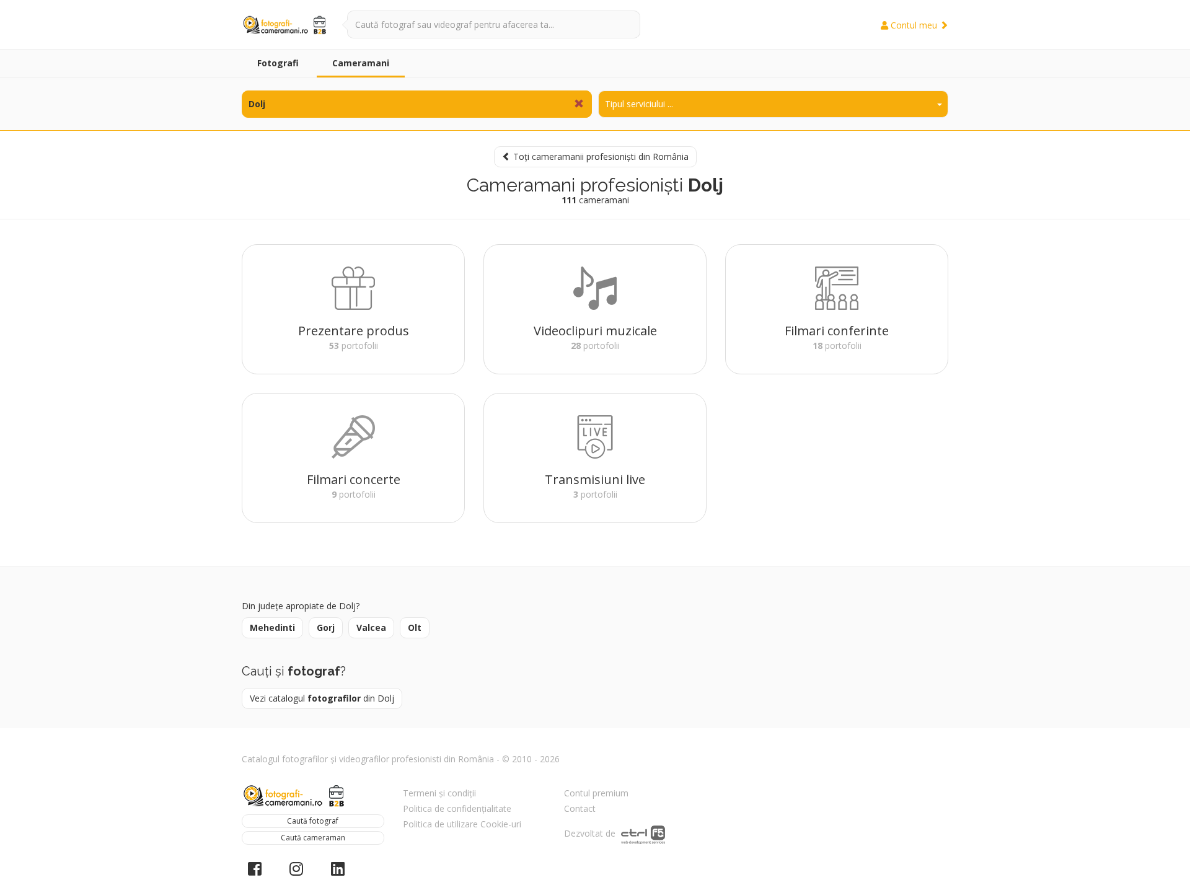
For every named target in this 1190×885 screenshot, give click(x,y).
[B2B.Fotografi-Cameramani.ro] (285, 25)
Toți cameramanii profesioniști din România (600, 156)
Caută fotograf (312, 821)
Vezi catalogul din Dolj (322, 698)
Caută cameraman (313, 837)
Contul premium (596, 793)
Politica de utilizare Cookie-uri (462, 824)
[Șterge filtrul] (579, 104)
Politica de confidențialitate (457, 808)
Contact (580, 808)
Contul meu (914, 25)
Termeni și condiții (439, 793)
